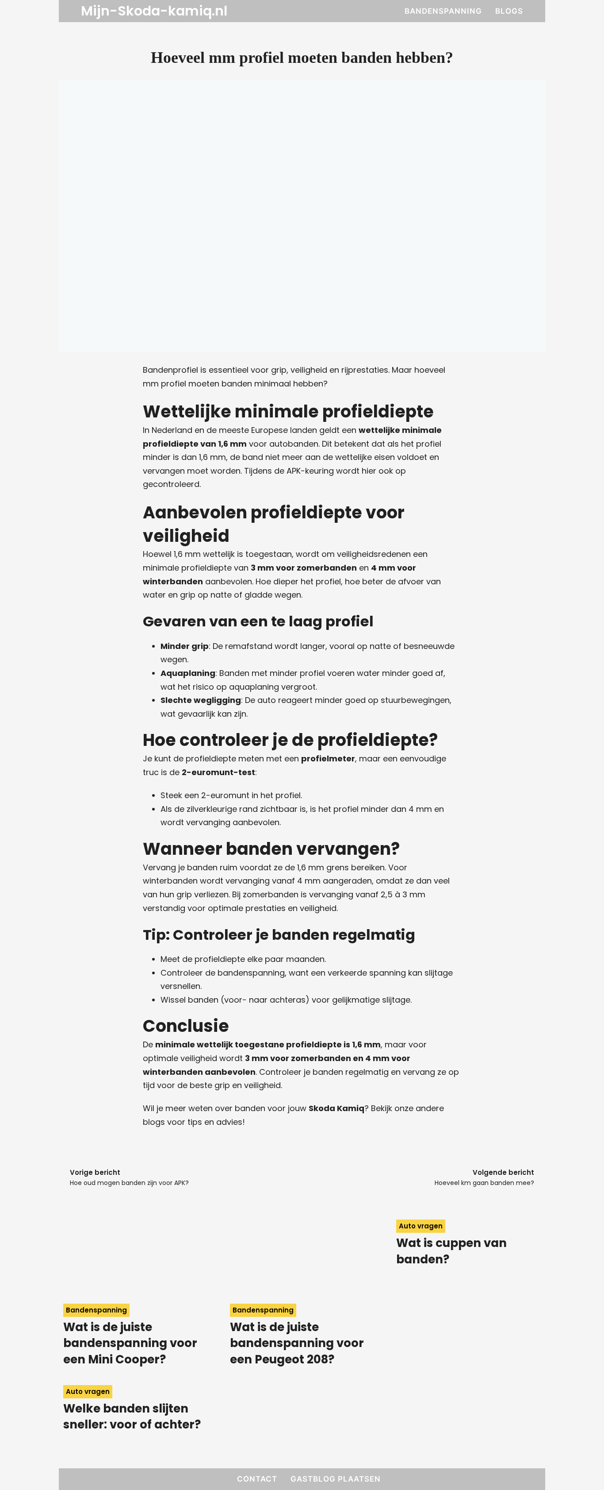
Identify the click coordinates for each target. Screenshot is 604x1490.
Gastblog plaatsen (336, 1479)
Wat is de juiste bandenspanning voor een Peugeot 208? (297, 1343)
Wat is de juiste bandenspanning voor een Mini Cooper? (130, 1343)
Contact (257, 1479)
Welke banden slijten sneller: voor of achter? (132, 1416)
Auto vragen (421, 1226)
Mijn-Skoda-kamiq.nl (154, 11)
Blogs (509, 11)
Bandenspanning (443, 11)
